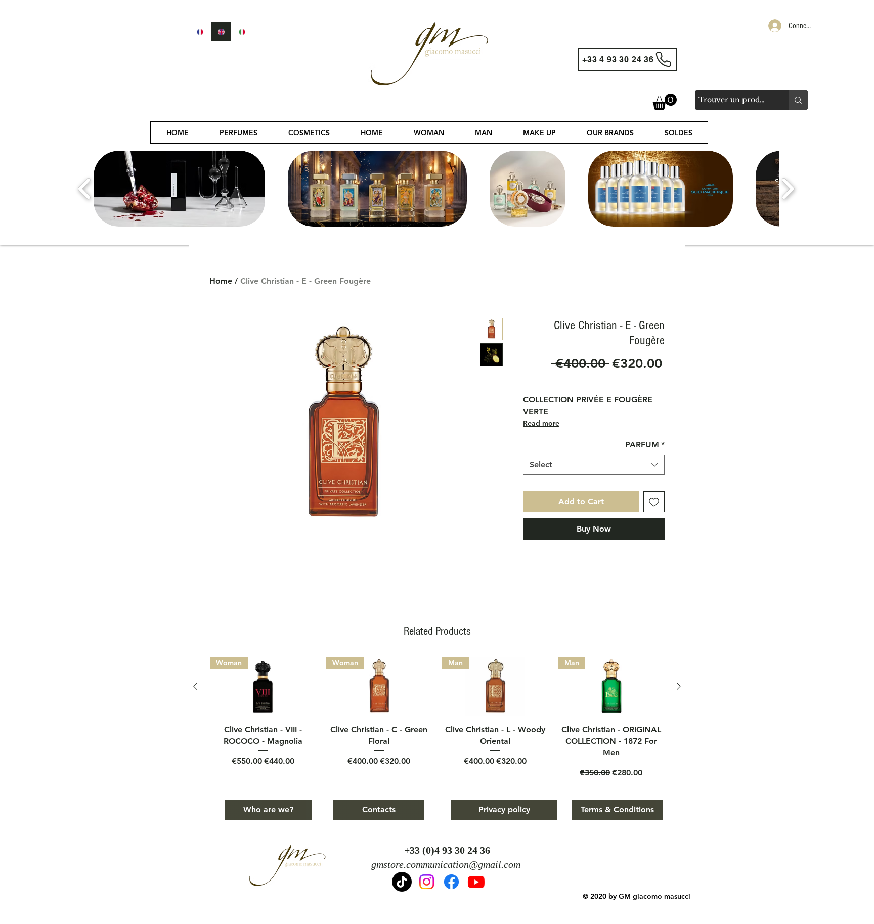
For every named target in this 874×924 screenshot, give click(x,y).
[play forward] (787, 188)
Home (220, 281)
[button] (664, 102)
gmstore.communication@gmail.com (445, 864)
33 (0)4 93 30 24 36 (450, 850)
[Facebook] (451, 882)
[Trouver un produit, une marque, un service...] (798, 100)
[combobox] (594, 465)
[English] (221, 31)
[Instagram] (426, 882)
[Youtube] (476, 882)
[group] (437, 717)
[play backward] (84, 188)
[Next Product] (679, 686)
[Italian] (241, 31)
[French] (200, 31)
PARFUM (645, 444)
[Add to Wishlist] (654, 501)
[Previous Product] (195, 686)
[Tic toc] (402, 882)
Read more (541, 423)
